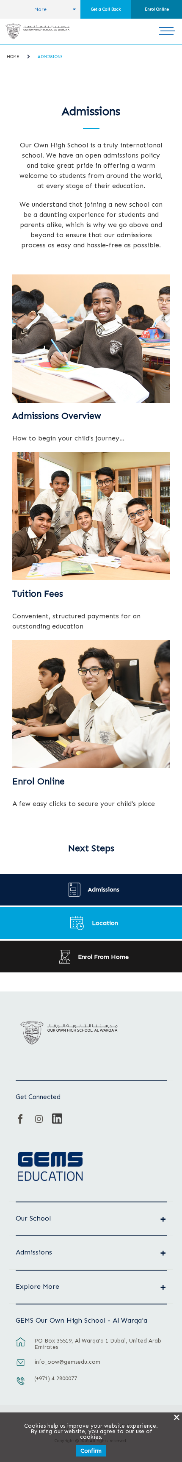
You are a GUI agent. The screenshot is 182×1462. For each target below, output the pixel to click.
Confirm (91, 1451)
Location (105, 923)
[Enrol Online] (91, 704)
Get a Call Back (106, 9)
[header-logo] (37, 31)
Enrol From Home (103, 957)
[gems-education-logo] (50, 1166)
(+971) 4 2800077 (55, 1378)
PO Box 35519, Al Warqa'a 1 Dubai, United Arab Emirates (97, 1343)
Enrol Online (157, 9)
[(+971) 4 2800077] (21, 1385)
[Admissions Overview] (91, 338)
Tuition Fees (37, 593)
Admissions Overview (56, 415)
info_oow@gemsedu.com (67, 1362)
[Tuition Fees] (91, 516)
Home (13, 56)
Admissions (50, 56)
